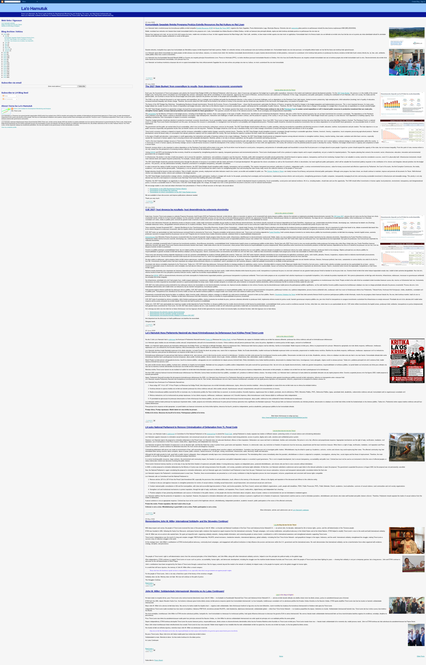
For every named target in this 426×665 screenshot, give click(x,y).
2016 (5, 66)
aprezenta (295, 28)
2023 (5, 54)
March (7, 47)
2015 (5, 68)
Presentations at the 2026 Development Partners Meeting (168, 189)
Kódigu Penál (226, 339)
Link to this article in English (284, 213)
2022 (5, 56)
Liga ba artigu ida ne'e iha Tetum (285, 90)
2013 (5, 72)
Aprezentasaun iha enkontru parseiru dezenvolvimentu (167, 312)
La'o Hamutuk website (8, 23)
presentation (152, 114)
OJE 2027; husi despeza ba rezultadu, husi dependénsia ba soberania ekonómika (186, 209)
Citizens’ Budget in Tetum (275, 171)
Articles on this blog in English (10, 26)
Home (281, 656)
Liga (275, 525)
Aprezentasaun (150, 237)
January (7, 50)
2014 (5, 70)
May (6, 44)
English (151, 202)
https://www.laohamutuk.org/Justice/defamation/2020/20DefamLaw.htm (284, 417)
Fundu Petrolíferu (274, 232)
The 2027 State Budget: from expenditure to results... (18, 39)
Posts (6, 96)
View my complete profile (9, 127)
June (6, 42)
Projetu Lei (208, 339)
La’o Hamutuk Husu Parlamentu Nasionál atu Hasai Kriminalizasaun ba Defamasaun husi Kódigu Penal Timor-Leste (204, 332)
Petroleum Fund (290, 109)
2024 (5, 52)
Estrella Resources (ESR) (204, 28)
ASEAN (152, 152)
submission (171, 434)
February (7, 49)
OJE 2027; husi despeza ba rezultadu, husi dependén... (19, 41)
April (6, 45)
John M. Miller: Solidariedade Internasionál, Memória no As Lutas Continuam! (184, 591)
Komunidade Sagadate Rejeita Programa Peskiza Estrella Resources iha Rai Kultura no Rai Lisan (194, 24)
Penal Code (228, 434)
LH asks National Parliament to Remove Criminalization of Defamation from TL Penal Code (191, 427)
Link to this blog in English (284, 336)
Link (277, 595)
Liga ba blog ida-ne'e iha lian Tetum (284, 431)
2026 (5, 34)
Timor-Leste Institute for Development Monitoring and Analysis (32, 108)
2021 (5, 57)
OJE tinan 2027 (339, 216)
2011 (5, 75)
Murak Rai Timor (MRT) (222, 28)
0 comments (149, 78)
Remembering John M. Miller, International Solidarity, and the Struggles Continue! (186, 521)
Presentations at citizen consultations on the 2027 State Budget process (173, 192)
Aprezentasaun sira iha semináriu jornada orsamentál (167, 313)
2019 (5, 61)
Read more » (149, 583)
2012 (5, 73)
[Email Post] (154, 78)
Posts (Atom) (158, 660)
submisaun (172, 339)
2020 (5, 59)
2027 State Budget (343, 93)
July (6, 36)
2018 (5, 63)
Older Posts (421, 656)
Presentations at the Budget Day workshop (163, 190)
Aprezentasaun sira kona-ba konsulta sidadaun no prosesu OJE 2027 (172, 315)
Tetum (151, 79)
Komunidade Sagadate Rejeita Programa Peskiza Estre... (19, 37)
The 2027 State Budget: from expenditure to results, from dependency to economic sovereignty (193, 86)
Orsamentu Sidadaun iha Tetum (285, 294)
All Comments (8, 99)
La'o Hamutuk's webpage (301, 510)
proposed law (211, 434)
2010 (5, 77)
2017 (5, 64)
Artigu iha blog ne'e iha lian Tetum (11, 24)
